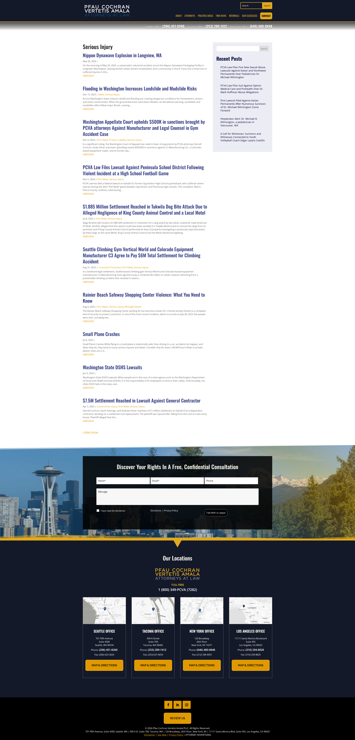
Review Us (177, 718)
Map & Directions (104, 665)
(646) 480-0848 (261, 26)
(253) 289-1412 (216, 26)
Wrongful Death (133, 306)
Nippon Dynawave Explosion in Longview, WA (122, 55)
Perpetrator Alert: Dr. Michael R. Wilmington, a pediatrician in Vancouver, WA (239, 122)
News (101, 94)
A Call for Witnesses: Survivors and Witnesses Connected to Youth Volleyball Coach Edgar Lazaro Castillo (242, 137)
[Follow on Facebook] (168, 705)
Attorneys (190, 15)
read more (88, 75)
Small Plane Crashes (101, 333)
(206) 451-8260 (173, 26)
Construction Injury (107, 406)
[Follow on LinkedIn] (177, 705)
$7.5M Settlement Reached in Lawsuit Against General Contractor (142, 400)
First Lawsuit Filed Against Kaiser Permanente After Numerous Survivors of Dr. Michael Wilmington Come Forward (243, 105)
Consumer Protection (109, 267)
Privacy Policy (171, 510)
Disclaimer (156, 510)
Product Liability (117, 139)
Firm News (221, 15)
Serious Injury (112, 94)
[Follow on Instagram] (187, 705)
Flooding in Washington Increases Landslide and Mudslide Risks (140, 88)
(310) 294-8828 (254, 650)
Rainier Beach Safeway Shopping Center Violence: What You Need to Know (144, 297)
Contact (266, 16)
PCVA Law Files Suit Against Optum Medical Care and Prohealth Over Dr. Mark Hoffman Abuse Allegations (241, 89)
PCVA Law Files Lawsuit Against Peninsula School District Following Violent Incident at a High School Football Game (143, 170)
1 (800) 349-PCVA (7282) (177, 589)
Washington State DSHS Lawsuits (112, 367)
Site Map (162, 734)
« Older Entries (90, 432)
